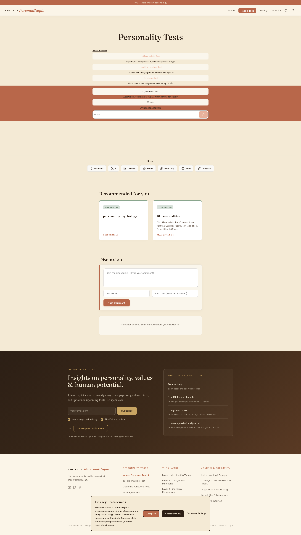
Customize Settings (196, 513)
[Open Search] (286, 10)
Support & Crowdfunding (214, 489)
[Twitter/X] (74, 487)
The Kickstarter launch (116, 419)
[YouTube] (69, 487)
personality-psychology (154, 2)
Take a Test (247, 10)
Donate (150, 102)
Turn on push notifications (90, 428)
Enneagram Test (150, 78)
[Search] (203, 114)
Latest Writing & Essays (214, 475)
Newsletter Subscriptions (214, 495)
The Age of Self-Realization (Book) (216, 482)
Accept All (151, 513)
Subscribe (276, 10)
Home (231, 10)
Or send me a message (150, 107)
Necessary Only (173, 513)
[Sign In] (293, 10)
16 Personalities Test (150, 56)
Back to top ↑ (226, 525)
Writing (263, 10)
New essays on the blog (84, 419)
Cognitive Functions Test (151, 67)
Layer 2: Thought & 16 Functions (173, 482)
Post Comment (116, 303)
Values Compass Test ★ (136, 475)
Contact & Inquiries (211, 500)
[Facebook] (80, 487)
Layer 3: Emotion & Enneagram (172, 490)
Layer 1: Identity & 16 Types (176, 475)
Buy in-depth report (150, 91)
